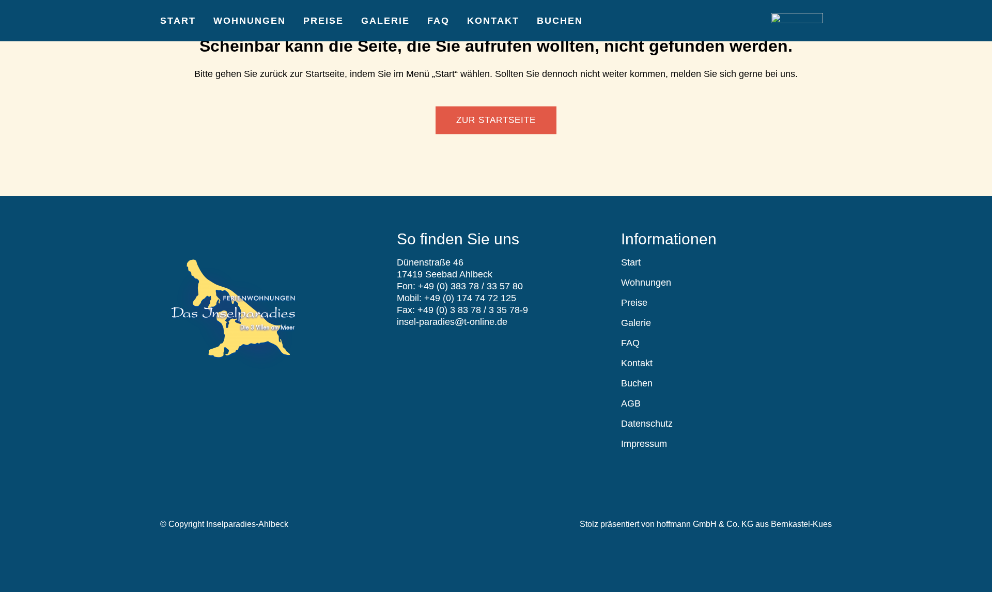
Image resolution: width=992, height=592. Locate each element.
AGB (631, 403)
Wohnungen (646, 282)
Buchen (637, 383)
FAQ (630, 343)
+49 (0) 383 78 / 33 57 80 (470, 286)
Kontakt (637, 363)
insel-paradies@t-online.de (452, 322)
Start (631, 262)
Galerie (636, 323)
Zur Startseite (496, 120)
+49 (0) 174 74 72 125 (470, 298)
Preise (634, 303)
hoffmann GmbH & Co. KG (705, 524)
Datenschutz (647, 423)
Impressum (644, 444)
